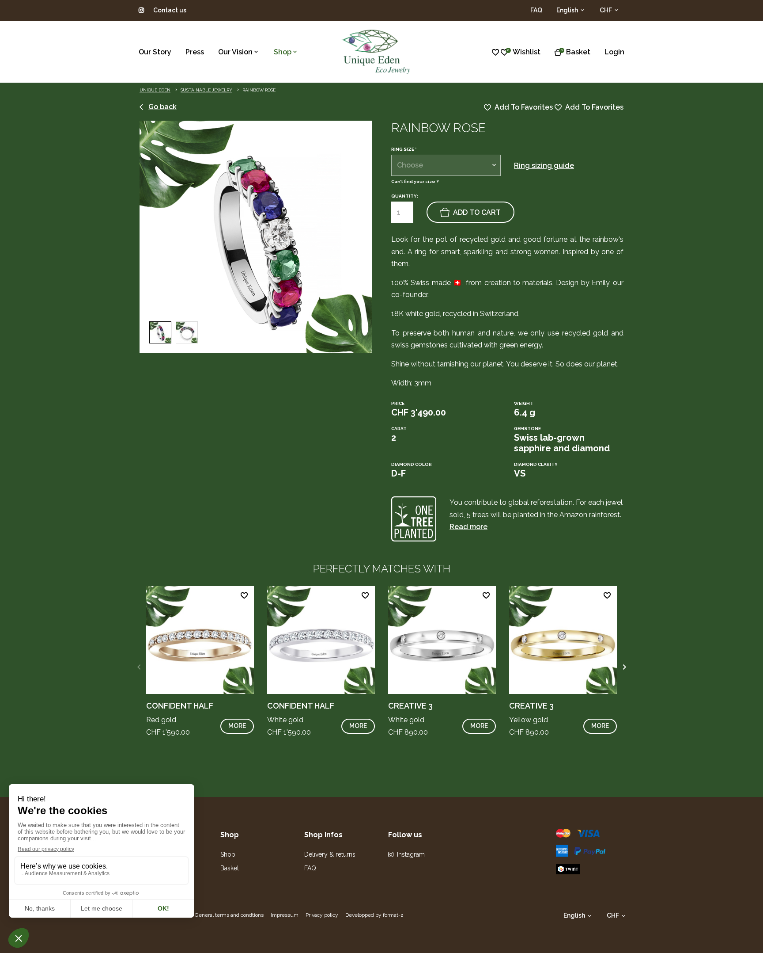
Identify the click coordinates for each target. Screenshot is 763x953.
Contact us (169, 10)
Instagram (411, 854)
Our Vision (235, 52)
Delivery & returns (329, 854)
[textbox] (446, 165)
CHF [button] (606, 10)
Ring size (403, 149)
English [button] (567, 10)
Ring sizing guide (544, 165)
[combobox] (446, 165)
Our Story (155, 52)
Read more (468, 526)
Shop (282, 52)
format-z (393, 915)
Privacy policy (322, 915)
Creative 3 (410, 705)
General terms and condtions (229, 915)
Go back (162, 107)
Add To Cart (477, 212)
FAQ (536, 10)
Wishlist (526, 52)
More (237, 725)
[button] (624, 667)
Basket (578, 52)
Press (194, 52)
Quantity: (404, 196)
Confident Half (179, 705)
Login (614, 52)
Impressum (284, 915)
